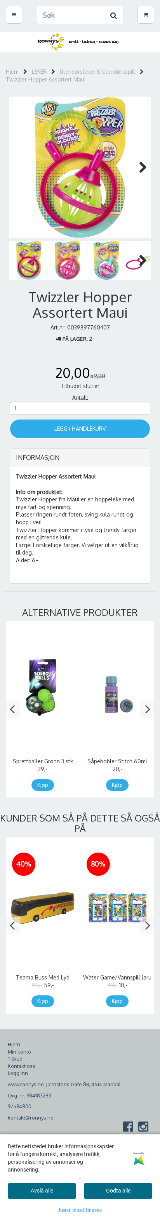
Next (139, 167)
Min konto (19, 1052)
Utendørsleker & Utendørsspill (97, 71)
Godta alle (118, 1190)
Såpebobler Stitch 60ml (117, 761)
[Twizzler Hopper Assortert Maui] (80, 167)
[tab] (80, 458)
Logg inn (18, 1073)
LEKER (39, 71)
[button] (13, 709)
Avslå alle (42, 1190)
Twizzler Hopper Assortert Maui (45, 79)
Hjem (12, 71)
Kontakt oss (21, 1066)
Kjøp (42, 785)
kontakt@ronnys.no (31, 1118)
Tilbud (15, 1059)
